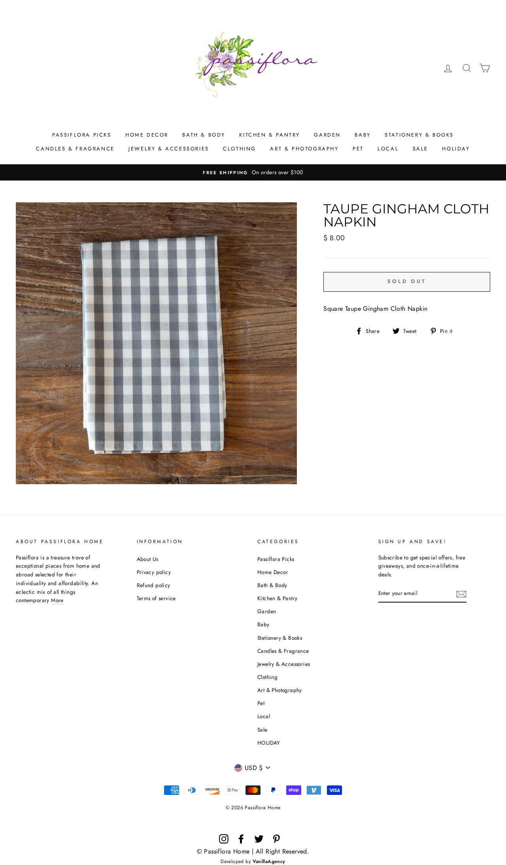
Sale (420, 148)
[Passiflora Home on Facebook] (241, 839)
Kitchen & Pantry (269, 135)
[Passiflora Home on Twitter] (259, 839)
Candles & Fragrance (75, 148)
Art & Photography (304, 148)
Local (388, 148)
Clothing (239, 148)
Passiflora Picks (81, 135)
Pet (358, 148)
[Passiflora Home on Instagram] (223, 839)
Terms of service (156, 598)
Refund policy (153, 585)
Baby (362, 135)
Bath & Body (203, 135)
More (57, 600)
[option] (253, 172)
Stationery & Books (419, 135)
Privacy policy (154, 572)
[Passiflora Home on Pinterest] (276, 839)
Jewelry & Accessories (168, 148)
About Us (148, 559)
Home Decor (146, 135)
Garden (327, 135)
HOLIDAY (456, 148)
